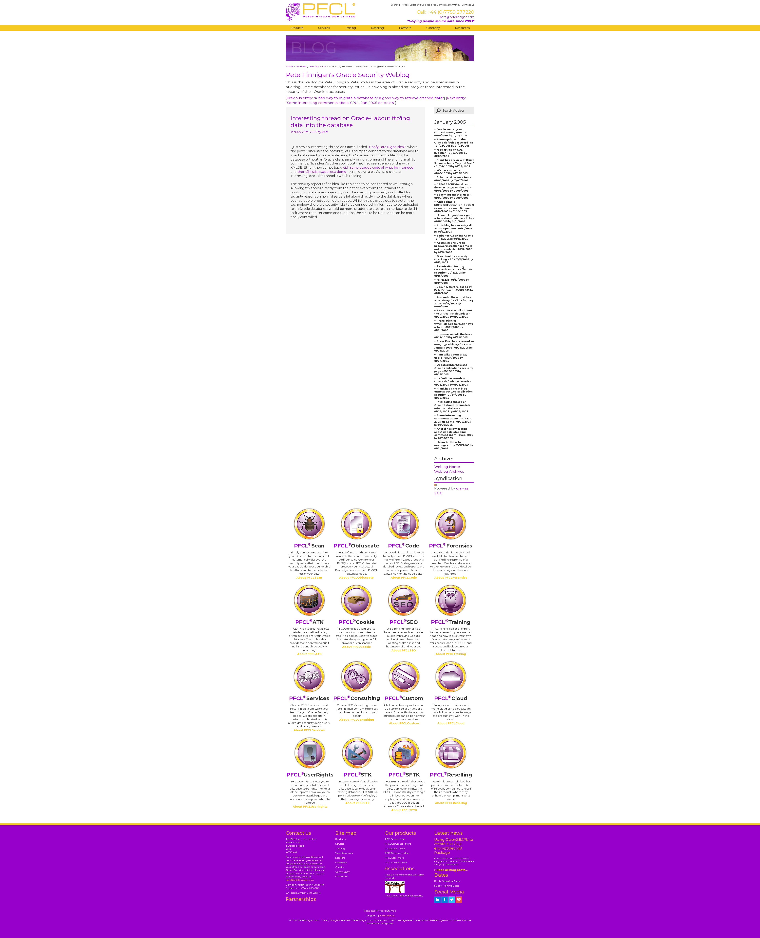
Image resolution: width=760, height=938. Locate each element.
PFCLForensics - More (397, 853)
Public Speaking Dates (447, 881)
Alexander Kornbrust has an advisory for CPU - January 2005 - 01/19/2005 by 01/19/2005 (453, 302)
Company (433, 28)
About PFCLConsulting (356, 719)
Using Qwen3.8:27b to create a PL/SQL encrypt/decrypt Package (453, 846)
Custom (404, 698)
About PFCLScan (309, 577)
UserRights (310, 775)
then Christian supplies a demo (321, 172)
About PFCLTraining (451, 654)
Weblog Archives (449, 471)
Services (324, 28)
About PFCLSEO (403, 650)
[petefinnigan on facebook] (444, 899)
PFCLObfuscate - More (398, 843)
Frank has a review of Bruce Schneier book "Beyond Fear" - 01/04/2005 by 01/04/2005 (454, 163)
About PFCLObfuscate (356, 577)
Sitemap (391, 910)
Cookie (356, 622)
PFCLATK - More (394, 857)
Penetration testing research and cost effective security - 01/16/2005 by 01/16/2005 (453, 271)
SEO (404, 622)
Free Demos (438, 4)
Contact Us (468, 4)
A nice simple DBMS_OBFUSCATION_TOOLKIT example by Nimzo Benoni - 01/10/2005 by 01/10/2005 (455, 206)
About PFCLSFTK (404, 810)
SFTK (404, 775)
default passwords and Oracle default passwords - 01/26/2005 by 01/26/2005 (452, 381)
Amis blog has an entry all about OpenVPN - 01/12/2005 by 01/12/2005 (453, 228)
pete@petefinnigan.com (457, 17)
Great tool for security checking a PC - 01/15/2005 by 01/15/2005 (453, 259)
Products (296, 28)
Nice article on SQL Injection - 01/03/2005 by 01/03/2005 (450, 153)
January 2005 (318, 66)
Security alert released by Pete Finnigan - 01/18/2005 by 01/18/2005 (453, 290)
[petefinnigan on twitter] (451, 899)
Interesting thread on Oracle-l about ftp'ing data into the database (350, 121)
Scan (309, 546)
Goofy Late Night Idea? (387, 147)
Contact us (341, 876)
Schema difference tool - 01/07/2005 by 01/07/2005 (452, 179)
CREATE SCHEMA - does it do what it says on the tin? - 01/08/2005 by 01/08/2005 (452, 187)
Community (453, 4)
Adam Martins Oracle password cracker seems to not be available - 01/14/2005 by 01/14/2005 (453, 247)
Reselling (377, 28)
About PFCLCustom (404, 723)
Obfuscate (356, 546)
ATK (309, 622)
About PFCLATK (309, 654)
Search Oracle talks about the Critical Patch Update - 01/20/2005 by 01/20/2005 (453, 313)
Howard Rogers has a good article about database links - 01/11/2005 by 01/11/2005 (454, 218)
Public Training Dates (446, 885)
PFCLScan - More (395, 839)
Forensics (450, 546)
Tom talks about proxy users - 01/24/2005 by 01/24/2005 (450, 357)
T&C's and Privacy (374, 910)
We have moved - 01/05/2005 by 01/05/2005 (450, 172)
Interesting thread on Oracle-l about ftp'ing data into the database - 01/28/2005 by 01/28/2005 (452, 406)
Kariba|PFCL (387, 915)
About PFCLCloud (450, 723)
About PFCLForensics (450, 577)
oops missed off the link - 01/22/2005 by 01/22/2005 (453, 336)
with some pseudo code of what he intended (377, 167)
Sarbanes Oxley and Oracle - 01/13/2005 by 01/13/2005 (453, 237)
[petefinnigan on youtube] (459, 899)
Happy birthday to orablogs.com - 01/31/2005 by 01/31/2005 (453, 445)
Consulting (356, 698)
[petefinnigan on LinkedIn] (437, 899)
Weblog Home (447, 467)
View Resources (344, 853)
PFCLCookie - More (396, 862)
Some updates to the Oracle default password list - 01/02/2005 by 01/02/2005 (453, 142)
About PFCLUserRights (310, 806)
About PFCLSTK (357, 803)
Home (289, 66)
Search (395, 4)
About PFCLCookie (356, 647)
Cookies (339, 867)
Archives (301, 66)
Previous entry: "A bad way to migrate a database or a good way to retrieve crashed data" (365, 98)
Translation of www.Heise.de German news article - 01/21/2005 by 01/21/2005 (453, 325)
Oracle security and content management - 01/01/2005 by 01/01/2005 (450, 132)
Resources (462, 28)
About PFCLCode (404, 577)
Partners (405, 28)
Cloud (450, 698)
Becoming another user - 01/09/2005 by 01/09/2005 (452, 196)
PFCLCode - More (395, 848)
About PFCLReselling (451, 803)
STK (357, 775)
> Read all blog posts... (451, 870)
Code (403, 546)
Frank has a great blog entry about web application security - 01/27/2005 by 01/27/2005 (453, 393)
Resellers (340, 857)
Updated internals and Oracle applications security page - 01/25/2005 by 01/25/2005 (453, 369)
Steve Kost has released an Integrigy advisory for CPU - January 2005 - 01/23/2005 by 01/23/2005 (454, 346)
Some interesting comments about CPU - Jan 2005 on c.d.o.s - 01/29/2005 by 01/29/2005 (452, 420)
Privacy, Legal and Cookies (415, 4)
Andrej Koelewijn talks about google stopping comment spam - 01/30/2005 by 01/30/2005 (453, 433)
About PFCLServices (309, 730)
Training (350, 28)
